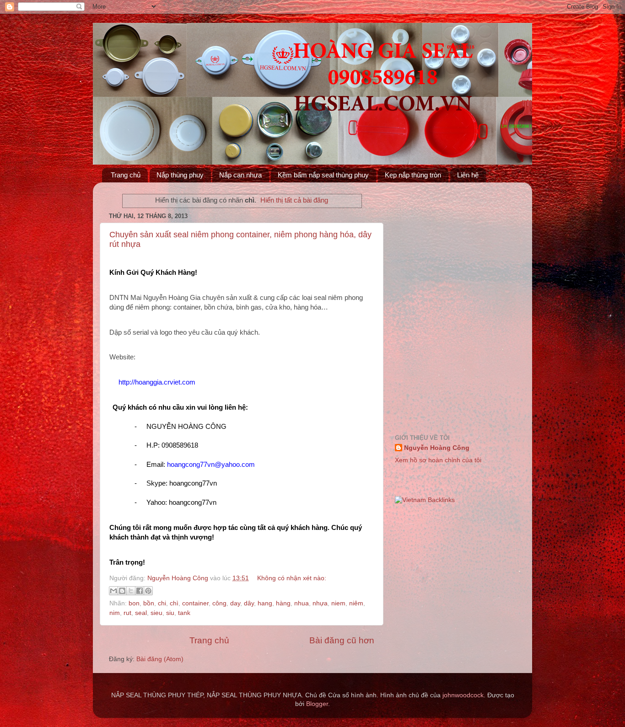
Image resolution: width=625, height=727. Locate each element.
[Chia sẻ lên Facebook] (139, 590)
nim (114, 612)
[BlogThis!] (122, 590)
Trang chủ (125, 175)
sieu (156, 612)
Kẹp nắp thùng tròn (413, 175)
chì (174, 603)
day (235, 603)
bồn (148, 603)
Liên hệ (468, 175)
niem (338, 603)
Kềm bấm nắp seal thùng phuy (323, 175)
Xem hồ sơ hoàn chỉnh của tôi (438, 460)
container (195, 603)
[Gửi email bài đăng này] (113, 590)
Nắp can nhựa (240, 175)
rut (127, 612)
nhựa (320, 603)
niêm (356, 603)
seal (141, 612)
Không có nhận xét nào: (291, 578)
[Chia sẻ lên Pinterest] (148, 590)
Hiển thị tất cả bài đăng (294, 200)
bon (134, 603)
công (219, 603)
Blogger (317, 703)
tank (184, 612)
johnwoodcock (463, 695)
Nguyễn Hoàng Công (436, 447)
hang (265, 603)
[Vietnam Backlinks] (425, 500)
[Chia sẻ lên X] (130, 590)
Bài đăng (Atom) (159, 659)
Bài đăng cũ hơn (341, 640)
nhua (301, 603)
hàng (283, 603)
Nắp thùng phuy (180, 175)
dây (249, 603)
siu (170, 612)
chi (162, 603)
